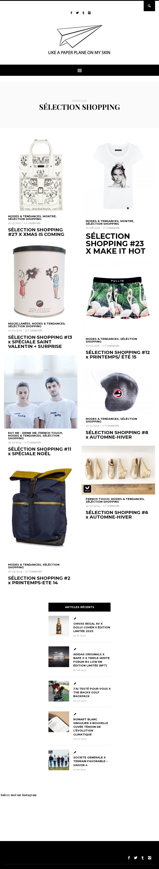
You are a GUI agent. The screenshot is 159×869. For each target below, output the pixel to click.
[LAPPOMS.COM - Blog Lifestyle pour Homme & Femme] (79, 56)
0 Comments (32, 223)
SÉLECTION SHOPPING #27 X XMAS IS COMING (36, 232)
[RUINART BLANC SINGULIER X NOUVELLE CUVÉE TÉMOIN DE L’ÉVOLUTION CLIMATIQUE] (58, 721)
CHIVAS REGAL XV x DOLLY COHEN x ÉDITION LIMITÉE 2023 (91, 627)
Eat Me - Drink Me (22, 432)
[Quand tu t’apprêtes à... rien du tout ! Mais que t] (101, 810)
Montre (49, 216)
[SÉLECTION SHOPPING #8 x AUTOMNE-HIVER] (118, 390)
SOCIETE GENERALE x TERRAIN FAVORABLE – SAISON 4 (90, 761)
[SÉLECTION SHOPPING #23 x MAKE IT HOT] (118, 177)
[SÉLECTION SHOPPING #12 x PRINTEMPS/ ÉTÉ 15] (118, 297)
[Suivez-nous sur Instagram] (89, 13)
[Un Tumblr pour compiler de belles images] (83, 13)
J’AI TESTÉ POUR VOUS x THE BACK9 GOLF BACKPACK (92, 692)
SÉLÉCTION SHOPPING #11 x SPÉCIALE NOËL (39, 451)
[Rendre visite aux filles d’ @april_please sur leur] (43, 810)
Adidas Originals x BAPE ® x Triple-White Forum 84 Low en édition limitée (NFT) (91, 660)
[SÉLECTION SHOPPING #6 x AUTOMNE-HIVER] (118, 470)
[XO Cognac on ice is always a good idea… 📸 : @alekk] (14, 810)
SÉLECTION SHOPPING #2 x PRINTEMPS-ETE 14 (39, 580)
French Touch (50, 432)
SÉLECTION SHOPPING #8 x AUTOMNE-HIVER (117, 434)
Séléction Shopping (24, 219)
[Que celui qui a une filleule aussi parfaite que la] (130, 810)
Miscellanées (19, 323)
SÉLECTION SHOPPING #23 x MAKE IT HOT (116, 243)
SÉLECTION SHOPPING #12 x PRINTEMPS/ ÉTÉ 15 (118, 354)
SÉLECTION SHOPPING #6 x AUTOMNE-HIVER (117, 514)
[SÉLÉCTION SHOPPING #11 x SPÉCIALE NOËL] (40, 391)
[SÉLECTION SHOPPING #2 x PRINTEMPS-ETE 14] (40, 511)
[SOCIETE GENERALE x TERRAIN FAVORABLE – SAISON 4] (58, 760)
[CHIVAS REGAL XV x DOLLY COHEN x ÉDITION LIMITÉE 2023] (58, 626)
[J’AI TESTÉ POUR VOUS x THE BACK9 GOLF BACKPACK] (58, 691)
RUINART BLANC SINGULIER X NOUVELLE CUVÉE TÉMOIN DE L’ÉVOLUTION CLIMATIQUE (90, 727)
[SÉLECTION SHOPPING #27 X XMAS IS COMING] (40, 175)
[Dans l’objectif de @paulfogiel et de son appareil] (72, 810)
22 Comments (33, 330)
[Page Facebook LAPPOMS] (71, 13)
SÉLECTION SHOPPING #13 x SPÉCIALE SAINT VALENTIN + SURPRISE (40, 342)
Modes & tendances (24, 216)
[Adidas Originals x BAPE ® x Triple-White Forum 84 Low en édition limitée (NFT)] (58, 656)
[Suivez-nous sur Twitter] (77, 13)
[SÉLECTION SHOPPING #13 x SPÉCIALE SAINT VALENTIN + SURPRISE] (40, 281)
